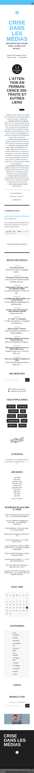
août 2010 (17, 490)
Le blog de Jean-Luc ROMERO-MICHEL (20, 573)
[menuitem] (17, 55)
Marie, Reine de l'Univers (12, 534)
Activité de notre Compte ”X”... (14, 559)
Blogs (16, 638)
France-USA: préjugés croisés (16, 55)
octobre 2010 (17, 485)
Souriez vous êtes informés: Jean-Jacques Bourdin (17, 310)
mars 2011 (17, 479)
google (11, 416)
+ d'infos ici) (23, 119)
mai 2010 (17, 496)
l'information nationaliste (19, 523)
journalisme (13, 421)
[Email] (17, 12)
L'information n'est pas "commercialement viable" (17, 288)
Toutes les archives (17, 498)
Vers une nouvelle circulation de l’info (17, 359)
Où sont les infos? (17, 268)
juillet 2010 (17, 492)
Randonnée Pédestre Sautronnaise (21, 548)
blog (24, 421)
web (23, 411)
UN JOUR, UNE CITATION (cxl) (16, 565)
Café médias (23, 57)
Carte (17, 685)
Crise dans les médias (17, 31)
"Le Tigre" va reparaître (17, 319)
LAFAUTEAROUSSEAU (19, 560)
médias (22, 425)
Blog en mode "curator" (17, 329)
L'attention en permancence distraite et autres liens (17, 90)
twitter (11, 406)
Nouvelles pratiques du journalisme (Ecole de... (17, 339)
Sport (16, 671)
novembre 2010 (17, 483)
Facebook (13, 411)
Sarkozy (12, 425)
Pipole (16, 663)
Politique (17, 665)
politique (22, 406)
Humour (16, 640)
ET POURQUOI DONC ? (20, 541)
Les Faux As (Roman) (12, 540)
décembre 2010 (17, 481)
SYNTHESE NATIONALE (20, 516)
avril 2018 (17, 477)
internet (22, 416)
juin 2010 (17, 494)
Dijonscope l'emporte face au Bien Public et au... (17, 348)
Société (20, 196)
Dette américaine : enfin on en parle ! (17, 528)
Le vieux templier (18, 530)
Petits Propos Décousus (20, 554)
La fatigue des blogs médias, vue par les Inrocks (17, 299)
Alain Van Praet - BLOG (17, 567)
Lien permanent (17, 193)
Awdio (8, 115)
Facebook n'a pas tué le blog (17, 277)
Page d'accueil (11, 57)
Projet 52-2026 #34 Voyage (13, 553)
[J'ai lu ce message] (32, 769)
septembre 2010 (17, 488)
